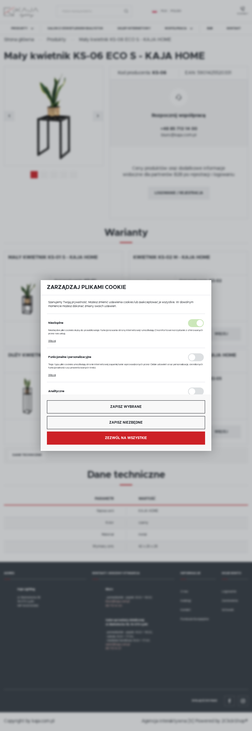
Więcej (52, 341)
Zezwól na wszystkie (126, 438)
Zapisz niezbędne (126, 422)
